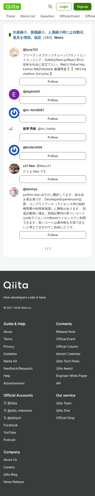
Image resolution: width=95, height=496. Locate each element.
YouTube (10, 432)
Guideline (10, 354)
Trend (10, 16)
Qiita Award (64, 368)
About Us (10, 459)
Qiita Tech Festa (67, 361)
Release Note (65, 331)
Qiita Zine (63, 410)
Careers (9, 467)
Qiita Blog (10, 474)
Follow (53, 81)
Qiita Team (64, 403)
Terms (8, 339)
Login (64, 6)
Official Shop (65, 418)
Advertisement (14, 383)
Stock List (27, 16)
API (58, 383)
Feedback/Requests (18, 368)
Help (7, 376)
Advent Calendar (68, 354)
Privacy (9, 346)
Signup (82, 6)
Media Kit (10, 361)
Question (47, 16)
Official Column (67, 346)
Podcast (9, 440)
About (8, 331)
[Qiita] (12, 6)
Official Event (70, 16)
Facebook (11, 425)
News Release (14, 482)
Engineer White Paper (71, 376)
